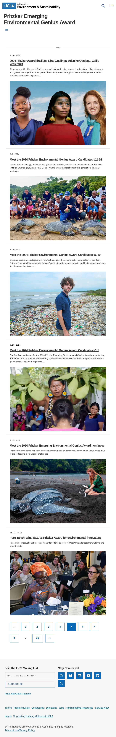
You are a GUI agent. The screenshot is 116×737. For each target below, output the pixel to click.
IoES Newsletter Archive (18, 693)
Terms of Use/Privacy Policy (20, 730)
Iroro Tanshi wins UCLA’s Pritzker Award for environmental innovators (55, 537)
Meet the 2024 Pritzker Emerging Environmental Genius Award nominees (57, 445)
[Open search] (103, 6)
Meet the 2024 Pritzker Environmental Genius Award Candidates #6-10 (55, 254)
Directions (51, 707)
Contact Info (37, 707)
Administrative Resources (79, 707)
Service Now (102, 707)
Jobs (61, 707)
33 (37, 638)
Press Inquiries (22, 707)
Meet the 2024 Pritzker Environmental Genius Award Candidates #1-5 (54, 350)
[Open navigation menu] (111, 5)
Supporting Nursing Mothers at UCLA (33, 716)
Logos (8, 716)
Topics (8, 707)
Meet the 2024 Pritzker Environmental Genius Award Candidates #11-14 (56, 159)
